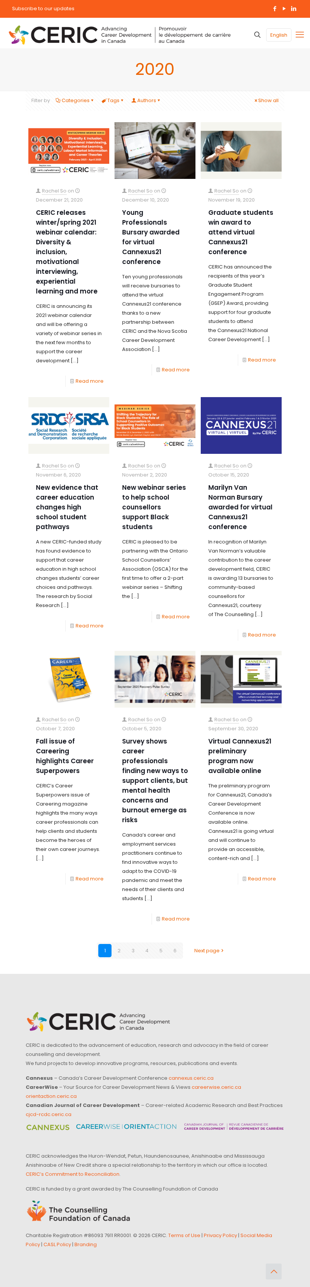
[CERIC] (120, 35)
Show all (268, 100)
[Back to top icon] (274, 1271)
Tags (113, 100)
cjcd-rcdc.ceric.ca (48, 1114)
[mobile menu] (299, 34)
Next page (207, 950)
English (278, 35)
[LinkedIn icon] (293, 8)
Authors (146, 100)
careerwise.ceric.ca (216, 1087)
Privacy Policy (220, 1235)
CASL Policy (57, 1244)
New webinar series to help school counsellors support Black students (154, 507)
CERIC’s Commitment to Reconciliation (72, 1174)
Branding (85, 1244)
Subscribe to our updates (43, 8)
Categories (76, 100)
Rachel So (54, 190)
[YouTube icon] (284, 8)
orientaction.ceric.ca (51, 1096)
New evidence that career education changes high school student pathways (67, 507)
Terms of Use (184, 1235)
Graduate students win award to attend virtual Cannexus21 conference (240, 232)
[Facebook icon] (274, 8)
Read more (90, 381)
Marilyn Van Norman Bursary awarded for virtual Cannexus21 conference (240, 507)
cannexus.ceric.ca (191, 1078)
